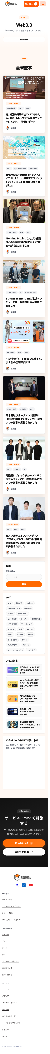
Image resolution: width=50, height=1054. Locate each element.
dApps (30, 634)
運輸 (20, 629)
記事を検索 (10, 571)
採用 (4, 955)
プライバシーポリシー (10, 961)
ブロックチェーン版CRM (11, 920)
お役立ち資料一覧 (9, 1016)
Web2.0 (20, 634)
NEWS (10, 634)
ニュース (5, 989)
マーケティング (26, 624)
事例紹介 (19, 603)
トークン (24, 619)
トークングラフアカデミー (12, 1023)
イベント (25, 639)
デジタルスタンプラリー (11, 906)
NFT (9, 603)
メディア (5, 996)
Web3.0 (30, 603)
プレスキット (7, 941)
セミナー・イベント (9, 1003)
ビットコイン (12, 619)
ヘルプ (4, 1036)
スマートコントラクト (15, 650)
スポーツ (26, 645)
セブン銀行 (31, 650)
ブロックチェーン (14, 608)
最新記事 (24, 39)
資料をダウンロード (24, 851)
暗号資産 (11, 629)
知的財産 (5, 1030)
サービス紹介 (22, 613)
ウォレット (28, 608)
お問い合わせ (7, 975)
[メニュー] (43, 3)
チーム (4, 948)
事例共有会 (36, 619)
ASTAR (10, 613)
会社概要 (5, 934)
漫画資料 (5, 1009)
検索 (24, 584)
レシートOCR (7, 913)
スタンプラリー (13, 645)
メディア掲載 (12, 624)
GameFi (30, 629)
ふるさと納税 (12, 639)
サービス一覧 (7, 900)
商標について (7, 968)
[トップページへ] (11, 4)
